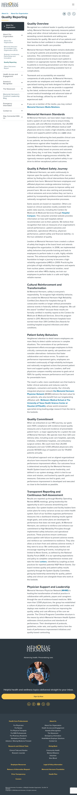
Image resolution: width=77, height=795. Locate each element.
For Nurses (18, 728)
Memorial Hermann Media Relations (43, 107)
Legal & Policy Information (53, 765)
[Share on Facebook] (69, 13)
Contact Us (53, 741)
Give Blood (53, 758)
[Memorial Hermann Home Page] (10, 4)
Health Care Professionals (18, 721)
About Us (5, 13)
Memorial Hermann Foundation (53, 769)
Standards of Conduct (18, 738)
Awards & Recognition (53, 731)
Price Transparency (18, 774)
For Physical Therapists (18, 731)
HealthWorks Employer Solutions (53, 738)
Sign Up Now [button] (38, 697)
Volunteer (53, 755)
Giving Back (53, 746)
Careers (18, 779)
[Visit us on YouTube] (39, 704)
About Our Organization (19, 13)
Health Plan (53, 774)
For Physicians (18, 725)
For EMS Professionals (18, 733)
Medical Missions (53, 753)
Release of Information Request (18, 769)
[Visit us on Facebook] (34, 704)
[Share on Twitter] (73, 13)
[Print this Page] (64, 13)
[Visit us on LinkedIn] (29, 704)
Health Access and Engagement (53, 728)
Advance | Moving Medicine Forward (18, 741)
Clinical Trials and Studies (18, 750)
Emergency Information (53, 736)
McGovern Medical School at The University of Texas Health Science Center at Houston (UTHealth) (48, 403)
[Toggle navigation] (73, 4)
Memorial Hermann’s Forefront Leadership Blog (11, 96)
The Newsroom (53, 733)
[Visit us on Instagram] (48, 704)
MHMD (65, 590)
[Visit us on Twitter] (43, 704)
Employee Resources (18, 765)
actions (43, 561)
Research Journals (18, 753)
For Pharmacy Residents (18, 736)
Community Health (53, 750)
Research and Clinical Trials (18, 746)
